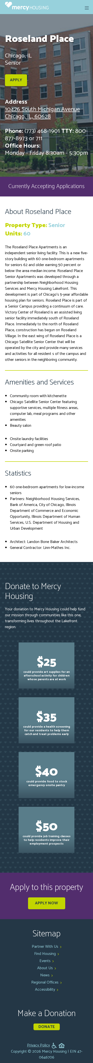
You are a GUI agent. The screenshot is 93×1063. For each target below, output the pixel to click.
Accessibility (45, 989)
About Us (45, 968)
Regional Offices (45, 982)
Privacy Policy (38, 1045)
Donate (46, 1027)
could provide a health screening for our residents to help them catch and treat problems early (46, 721)
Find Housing (45, 953)
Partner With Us (45, 946)
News (45, 975)
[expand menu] (87, 8)
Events (45, 961)
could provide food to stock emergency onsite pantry (46, 775)
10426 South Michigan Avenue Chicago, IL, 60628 (42, 113)
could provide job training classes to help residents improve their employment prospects (46, 831)
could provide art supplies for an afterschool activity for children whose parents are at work (46, 667)
